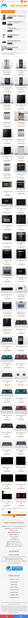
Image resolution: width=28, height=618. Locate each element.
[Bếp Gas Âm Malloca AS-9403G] (7, 357)
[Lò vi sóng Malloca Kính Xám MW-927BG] (21, 288)
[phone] (7, 616)
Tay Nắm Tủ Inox (14, 592)
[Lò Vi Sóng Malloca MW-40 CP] (7, 219)
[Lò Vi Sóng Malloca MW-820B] (21, 202)
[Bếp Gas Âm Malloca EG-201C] (21, 323)
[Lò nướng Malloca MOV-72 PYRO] (7, 254)
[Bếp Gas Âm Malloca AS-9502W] (21, 374)
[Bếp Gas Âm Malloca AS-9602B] (7, 426)
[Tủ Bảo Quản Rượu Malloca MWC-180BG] (21, 64)
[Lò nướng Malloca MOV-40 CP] (7, 236)
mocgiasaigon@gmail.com (15, 541)
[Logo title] (14, 6)
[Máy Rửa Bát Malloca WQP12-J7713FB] (7, 116)
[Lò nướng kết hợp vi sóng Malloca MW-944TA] (7, 305)
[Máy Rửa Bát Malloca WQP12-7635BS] (7, 99)
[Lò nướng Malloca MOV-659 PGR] (7, 271)
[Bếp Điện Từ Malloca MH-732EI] (21, 478)
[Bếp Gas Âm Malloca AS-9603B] (21, 426)
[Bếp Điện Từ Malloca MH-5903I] (21, 461)
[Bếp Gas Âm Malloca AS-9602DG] (21, 443)
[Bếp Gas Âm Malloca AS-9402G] (21, 392)
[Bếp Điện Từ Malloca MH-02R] (21, 495)
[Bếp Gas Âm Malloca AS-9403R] (21, 357)
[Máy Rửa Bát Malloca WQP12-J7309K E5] (21, 116)
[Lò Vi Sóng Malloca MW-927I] (7, 185)
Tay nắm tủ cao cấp (14, 579)
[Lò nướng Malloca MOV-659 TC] (21, 254)
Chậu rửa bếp (14, 584)
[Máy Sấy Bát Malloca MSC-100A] (21, 99)
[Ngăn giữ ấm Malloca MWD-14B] (7, 288)
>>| (25, 512)
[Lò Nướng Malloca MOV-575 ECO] (21, 167)
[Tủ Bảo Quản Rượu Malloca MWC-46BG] (7, 81)
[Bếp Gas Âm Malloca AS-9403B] (7, 340)
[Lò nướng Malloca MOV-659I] (21, 185)
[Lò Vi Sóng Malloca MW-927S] (7, 202)
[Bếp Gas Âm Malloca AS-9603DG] (7, 443)
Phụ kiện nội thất (14, 589)
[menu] (2, 1)
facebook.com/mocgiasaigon (16, 546)
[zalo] (21, 616)
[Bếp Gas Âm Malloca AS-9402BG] (7, 392)
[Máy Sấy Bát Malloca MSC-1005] (7, 133)
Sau (22, 512)
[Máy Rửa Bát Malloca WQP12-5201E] (21, 150)
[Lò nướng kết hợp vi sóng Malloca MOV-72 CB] (7, 323)
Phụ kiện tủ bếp (14, 581)
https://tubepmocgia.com (16, 544)
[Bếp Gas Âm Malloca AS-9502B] (7, 409)
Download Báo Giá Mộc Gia (19, 515)
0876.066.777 (16, 534)
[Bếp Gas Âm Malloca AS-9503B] (7, 374)
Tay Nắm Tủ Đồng (14, 594)
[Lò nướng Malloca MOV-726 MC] (21, 219)
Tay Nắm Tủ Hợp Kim (14, 597)
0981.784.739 (15, 532)
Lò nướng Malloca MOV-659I (21, 191)
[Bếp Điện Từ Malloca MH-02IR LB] (7, 495)
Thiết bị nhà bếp (14, 587)
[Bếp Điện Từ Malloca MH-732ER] (7, 461)
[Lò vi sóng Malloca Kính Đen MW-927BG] (21, 271)
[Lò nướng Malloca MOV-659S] (21, 236)
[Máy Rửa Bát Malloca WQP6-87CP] (7, 150)
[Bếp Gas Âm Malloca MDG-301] (21, 340)
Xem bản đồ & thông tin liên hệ (14, 563)
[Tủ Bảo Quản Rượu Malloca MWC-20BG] (21, 81)
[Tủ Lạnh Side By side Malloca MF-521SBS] (7, 64)
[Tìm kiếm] (22, 1)
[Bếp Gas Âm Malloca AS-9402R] (21, 409)
